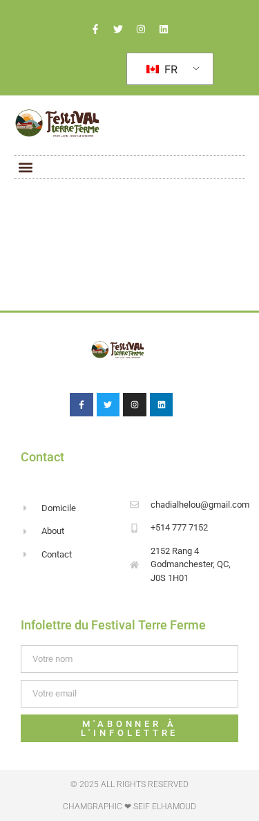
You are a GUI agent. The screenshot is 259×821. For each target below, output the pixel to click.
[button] (25, 167)
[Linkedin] (163, 29)
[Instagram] (141, 29)
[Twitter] (118, 29)
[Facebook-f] (95, 29)
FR (169, 69)
